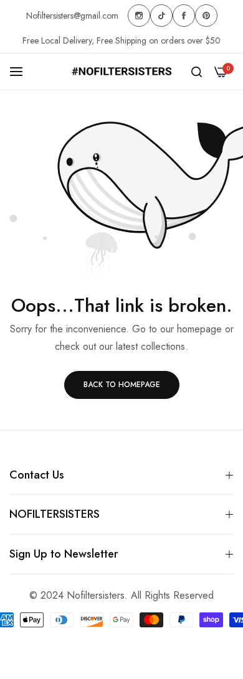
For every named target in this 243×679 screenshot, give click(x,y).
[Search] (196, 71)
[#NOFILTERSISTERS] (121, 71)
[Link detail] (139, 15)
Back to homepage (121, 384)
